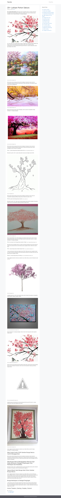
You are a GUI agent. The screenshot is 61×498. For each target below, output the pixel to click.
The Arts (9, 2)
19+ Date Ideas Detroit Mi (46, 26)
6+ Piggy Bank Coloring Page (47, 27)
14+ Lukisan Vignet (11, 492)
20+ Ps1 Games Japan (46, 24)
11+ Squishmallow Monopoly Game (48, 13)
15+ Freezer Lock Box (45, 9)
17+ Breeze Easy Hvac (46, 20)
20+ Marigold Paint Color (46, 17)
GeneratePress (35, 496)
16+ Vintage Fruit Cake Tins (46, 30)
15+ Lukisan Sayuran (11, 491)
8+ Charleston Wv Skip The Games (48, 12)
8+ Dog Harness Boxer (46, 19)
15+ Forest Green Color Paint (47, 23)
